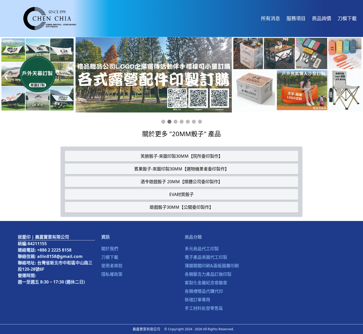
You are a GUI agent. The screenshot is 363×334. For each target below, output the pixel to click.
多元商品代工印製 (202, 249)
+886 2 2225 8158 (54, 250)
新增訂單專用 (197, 300)
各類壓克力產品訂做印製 (208, 274)
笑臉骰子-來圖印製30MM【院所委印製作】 (182, 156)
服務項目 (296, 18)
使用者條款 (112, 266)
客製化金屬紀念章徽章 (206, 283)
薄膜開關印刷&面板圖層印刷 (212, 266)
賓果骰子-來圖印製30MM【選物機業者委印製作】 (181, 169)
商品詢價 (321, 18)
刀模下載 (347, 18)
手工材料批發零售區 (204, 308)
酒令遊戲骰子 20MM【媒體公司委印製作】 (181, 182)
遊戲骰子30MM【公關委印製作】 (181, 207)
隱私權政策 (112, 274)
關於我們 (109, 249)
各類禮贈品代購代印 (204, 291)
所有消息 (270, 18)
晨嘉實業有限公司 (146, 329)
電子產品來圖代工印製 (206, 257)
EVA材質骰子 (181, 194)
